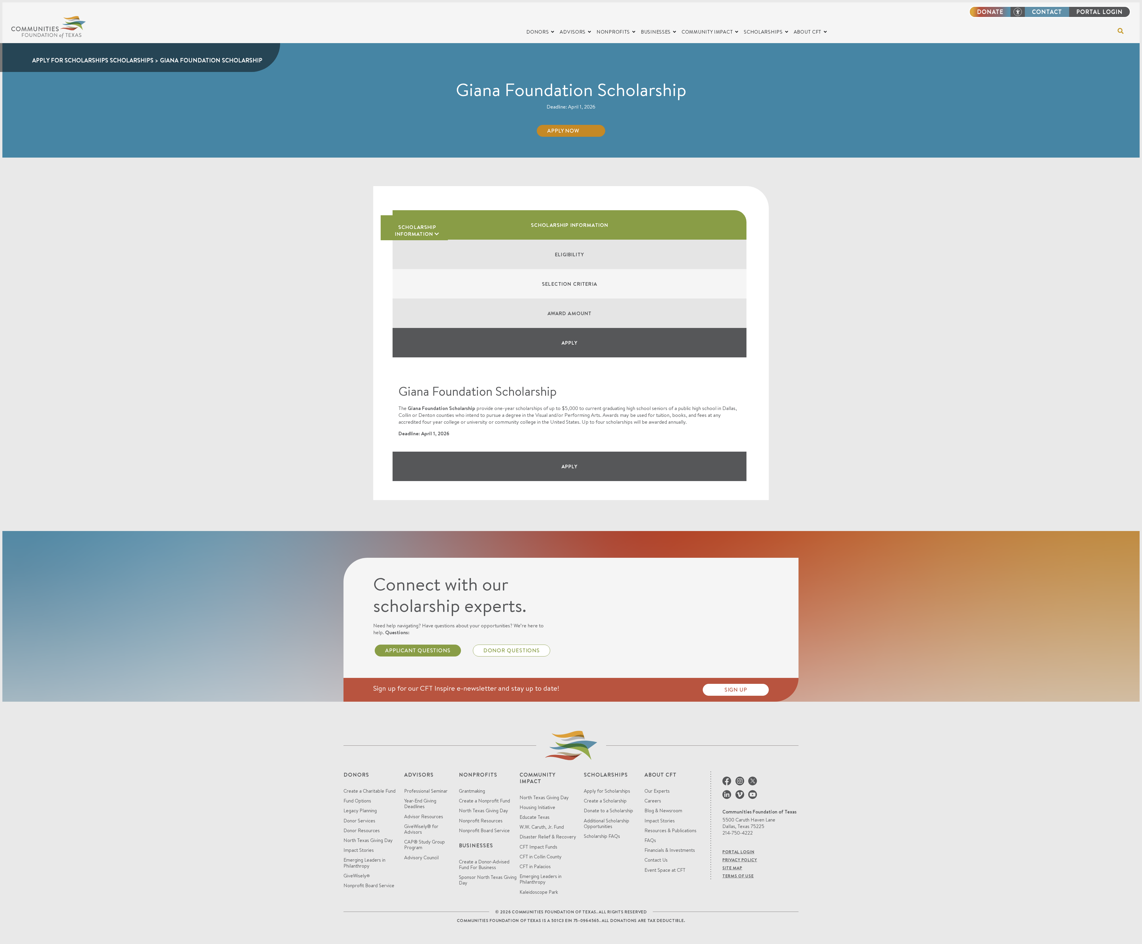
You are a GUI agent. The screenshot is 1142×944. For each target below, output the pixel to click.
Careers (652, 801)
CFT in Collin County (540, 857)
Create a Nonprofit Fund (484, 801)
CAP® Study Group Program (424, 844)
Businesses (476, 845)
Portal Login (738, 852)
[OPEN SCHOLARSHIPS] (786, 31)
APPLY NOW (563, 130)
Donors (356, 774)
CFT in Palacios (535, 866)
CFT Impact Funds (538, 847)
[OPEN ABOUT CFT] (825, 31)
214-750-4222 (737, 833)
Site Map (732, 868)
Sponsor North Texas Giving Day (488, 880)
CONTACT (1047, 12)
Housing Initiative (537, 807)
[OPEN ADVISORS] (589, 31)
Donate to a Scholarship (608, 810)
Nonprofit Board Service (368, 885)
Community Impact (537, 778)
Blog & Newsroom (663, 810)
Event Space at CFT (664, 870)
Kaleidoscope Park (539, 892)
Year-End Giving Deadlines (420, 803)
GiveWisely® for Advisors (421, 829)
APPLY (569, 342)
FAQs (650, 840)
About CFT (660, 774)
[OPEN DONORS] (552, 31)
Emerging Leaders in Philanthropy (364, 862)
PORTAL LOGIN (1099, 12)
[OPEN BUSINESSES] (674, 31)
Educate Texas (535, 817)
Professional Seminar (426, 791)
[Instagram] (739, 783)
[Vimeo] (739, 797)
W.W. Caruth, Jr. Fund (542, 827)
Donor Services (359, 821)
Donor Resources (361, 830)
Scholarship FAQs (602, 836)
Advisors (419, 774)
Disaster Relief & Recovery (548, 837)
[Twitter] (752, 783)
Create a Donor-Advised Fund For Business (484, 864)
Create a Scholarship (605, 801)
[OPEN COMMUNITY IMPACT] (736, 31)
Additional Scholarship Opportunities (606, 823)
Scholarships (606, 774)
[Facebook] (726, 783)
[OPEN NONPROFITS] (633, 31)
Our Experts (657, 791)
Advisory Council (421, 857)
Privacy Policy (739, 860)
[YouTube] (752, 797)
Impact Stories (358, 850)
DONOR (511, 650)
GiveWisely (356, 876)
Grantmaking (472, 791)
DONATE (990, 12)
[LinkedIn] (726, 797)
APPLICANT (418, 650)
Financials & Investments (669, 850)
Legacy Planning (360, 810)
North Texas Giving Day (368, 840)
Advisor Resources (423, 816)
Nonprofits (478, 774)
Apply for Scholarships (607, 791)
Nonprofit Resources (481, 821)
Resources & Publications (670, 830)
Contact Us (656, 860)
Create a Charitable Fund (369, 791)
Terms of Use (738, 876)
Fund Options (357, 801)
